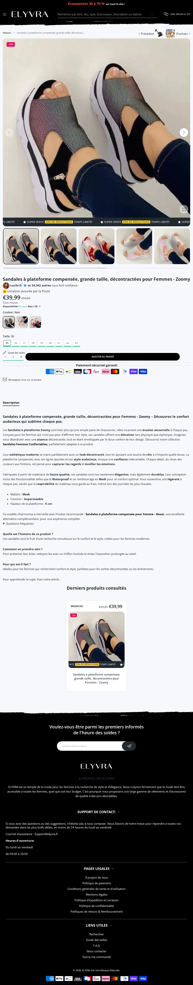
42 (67, 343)
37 (24, 343)
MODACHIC (77, 606)
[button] (184, 132)
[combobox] (108, 14)
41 (59, 343)
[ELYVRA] (30, 14)
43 (76, 343)
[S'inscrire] (129, 746)
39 (41, 343)
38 (32, 343)
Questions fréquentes (20, 523)
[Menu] (5, 14)
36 (15, 343)
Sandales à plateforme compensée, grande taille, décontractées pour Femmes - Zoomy (96, 678)
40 (50, 343)
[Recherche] (152, 14)
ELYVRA (86, 970)
